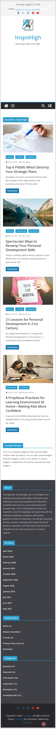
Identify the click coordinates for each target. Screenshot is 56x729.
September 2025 (10, 579)
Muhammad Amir (28, 392)
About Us (7, 626)
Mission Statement (12, 632)
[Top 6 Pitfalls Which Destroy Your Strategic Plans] (28, 138)
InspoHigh (28, 37)
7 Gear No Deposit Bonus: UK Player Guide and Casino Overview (31, 10)
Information (21, 231)
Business (10, 157)
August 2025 (8, 585)
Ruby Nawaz (26, 162)
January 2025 (9, 591)
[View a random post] (49, 105)
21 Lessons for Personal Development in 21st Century (24, 323)
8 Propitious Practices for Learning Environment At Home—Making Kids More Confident (26, 404)
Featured (19, 157)
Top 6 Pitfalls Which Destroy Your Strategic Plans (27, 169)
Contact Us (8, 637)
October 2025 (9, 574)
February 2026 (9, 562)
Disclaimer (8, 649)
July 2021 (7, 597)
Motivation (33, 231)
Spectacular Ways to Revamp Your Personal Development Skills (23, 245)
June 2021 (7, 603)
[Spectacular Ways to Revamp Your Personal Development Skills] (28, 213)
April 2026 (7, 551)
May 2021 (7, 608)
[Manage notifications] (43, 724)
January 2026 (9, 568)
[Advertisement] (28, 78)
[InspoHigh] (6, 105)
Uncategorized (9, 695)
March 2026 (8, 556)
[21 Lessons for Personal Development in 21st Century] (28, 291)
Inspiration (31, 157)
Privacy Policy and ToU (13, 643)
